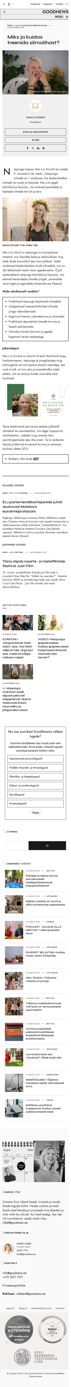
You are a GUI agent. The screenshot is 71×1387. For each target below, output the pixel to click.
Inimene (50, 921)
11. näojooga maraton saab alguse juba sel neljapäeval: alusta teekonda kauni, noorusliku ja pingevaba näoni (16, 699)
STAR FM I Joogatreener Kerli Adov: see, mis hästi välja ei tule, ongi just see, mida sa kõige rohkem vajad (17, 648)
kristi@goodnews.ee (26, 1254)
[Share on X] (33, 148)
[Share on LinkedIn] (38, 148)
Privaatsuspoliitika (13, 1285)
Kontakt (60, 1308)
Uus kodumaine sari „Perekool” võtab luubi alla (43, 1056)
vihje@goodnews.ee (15, 1223)
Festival (19, 552)
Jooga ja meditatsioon (35, 25)
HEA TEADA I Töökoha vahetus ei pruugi (41, 979)
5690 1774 (22, 1250)
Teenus (49, 1100)
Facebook (35, 4)
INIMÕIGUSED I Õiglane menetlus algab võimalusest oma (45, 1083)
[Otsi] (47, 845)
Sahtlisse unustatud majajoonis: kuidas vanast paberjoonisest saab (43, 1108)
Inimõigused (52, 1074)
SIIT (36, 459)
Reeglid (23, 1308)
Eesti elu (14, 493)
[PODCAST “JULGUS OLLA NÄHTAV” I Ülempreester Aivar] (18, 1161)
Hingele (18, 25)
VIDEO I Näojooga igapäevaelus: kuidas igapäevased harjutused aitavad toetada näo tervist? (53, 648)
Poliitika (23, 493)
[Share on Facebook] (27, 148)
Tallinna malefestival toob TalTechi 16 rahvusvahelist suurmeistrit (43, 1006)
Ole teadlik (52, 972)
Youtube (59, 4)
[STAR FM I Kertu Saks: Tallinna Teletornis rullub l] (49, 1161)
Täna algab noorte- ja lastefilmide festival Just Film (33, 563)
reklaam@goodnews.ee (31, 1294)
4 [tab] (16, 1342)
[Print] (43, 148)
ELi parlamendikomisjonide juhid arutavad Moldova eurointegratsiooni (32, 506)
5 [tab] (19, 1342)
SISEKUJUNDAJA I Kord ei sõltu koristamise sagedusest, (45, 903)
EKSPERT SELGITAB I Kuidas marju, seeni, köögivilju (45, 954)
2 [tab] (9, 1342)
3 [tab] (13, 1342)
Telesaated (51, 1049)
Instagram (47, 4)
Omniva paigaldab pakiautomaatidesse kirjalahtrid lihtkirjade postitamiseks (40, 1033)
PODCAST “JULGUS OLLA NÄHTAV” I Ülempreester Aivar (43, 930)
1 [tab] (6, 1342)
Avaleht (10, 1308)
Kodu (10, 25)
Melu (12, 552)
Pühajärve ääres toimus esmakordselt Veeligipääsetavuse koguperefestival (42, 880)
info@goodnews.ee (14, 1273)
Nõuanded (52, 896)
